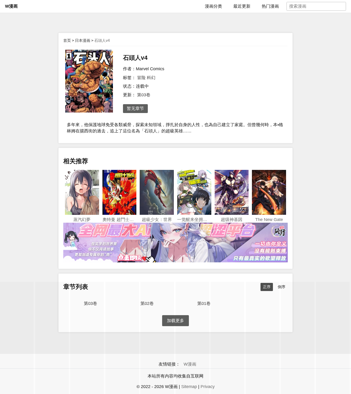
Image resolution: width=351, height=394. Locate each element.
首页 (67, 40)
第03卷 (143, 94)
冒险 (141, 77)
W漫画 (11, 6)
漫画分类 (213, 6)
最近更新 (241, 6)
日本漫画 (82, 40)
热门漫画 (270, 6)
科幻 (151, 77)
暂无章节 (135, 108)
